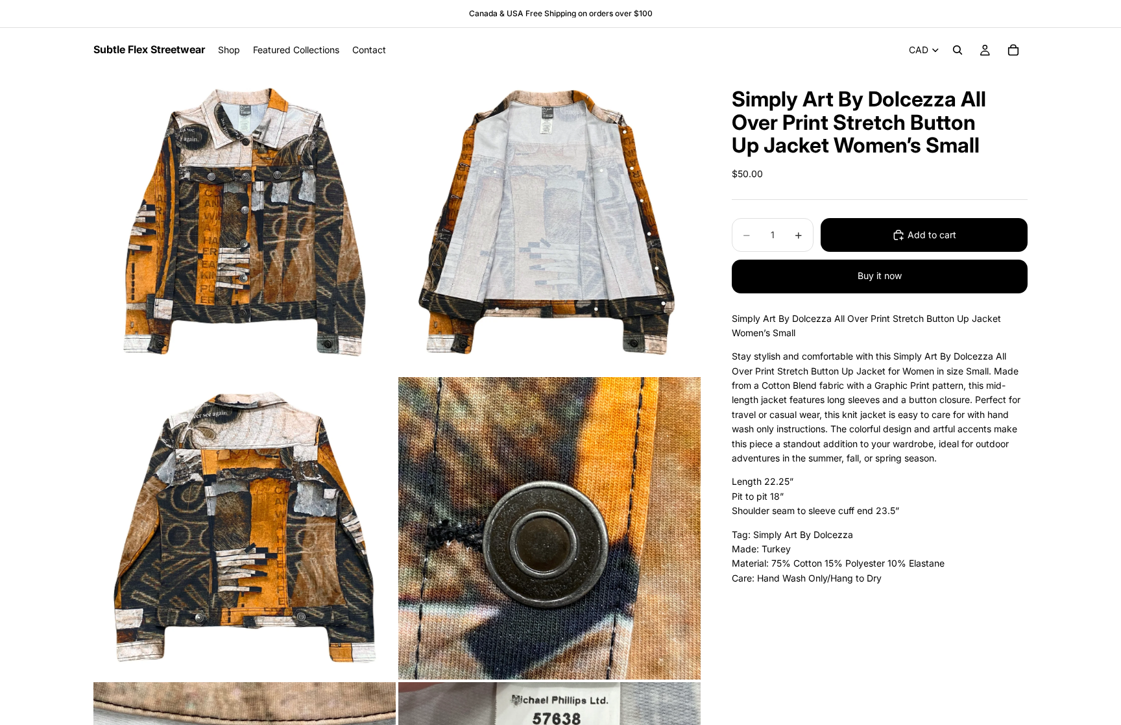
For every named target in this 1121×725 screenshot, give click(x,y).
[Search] (957, 50)
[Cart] (1013, 50)
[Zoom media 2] (549, 223)
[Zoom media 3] (244, 528)
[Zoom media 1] (244, 223)
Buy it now (880, 275)
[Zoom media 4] (549, 528)
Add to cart (932, 234)
